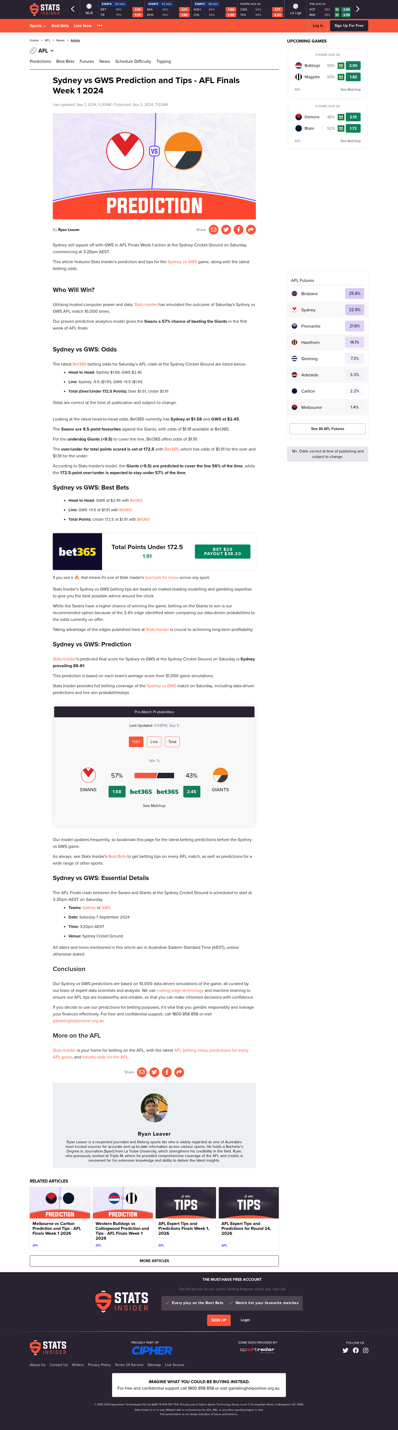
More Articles (154, 1261)
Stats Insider (145, 304)
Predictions (40, 61)
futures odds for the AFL (105, 1057)
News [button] (60, 40)
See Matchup (154, 806)
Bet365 (79, 364)
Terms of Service (129, 1365)
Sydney (89, 908)
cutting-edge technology (180, 990)
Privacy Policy (99, 1365)
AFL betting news (190, 1050)
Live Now (83, 26)
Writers (78, 1365)
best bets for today (161, 578)
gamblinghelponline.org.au (78, 1021)
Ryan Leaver (69, 230)
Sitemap (154, 1365)
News (104, 61)
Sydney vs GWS (182, 262)
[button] (99, 25)
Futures (87, 61)
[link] (345, 1350)
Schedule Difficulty (133, 61)
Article (75, 40)
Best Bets (60, 26)
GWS (106, 908)
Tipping (163, 61)
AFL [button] (47, 40)
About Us (37, 1365)
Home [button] (34, 40)
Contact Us (59, 1365)
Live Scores (174, 1365)
